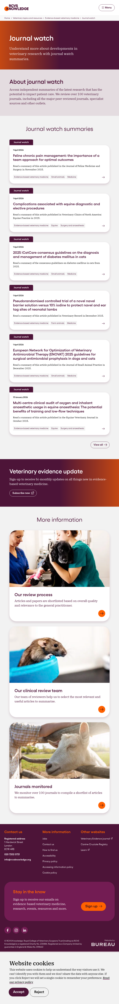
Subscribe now (21, 492)
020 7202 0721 (12, 854)
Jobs (45, 839)
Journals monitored (33, 786)
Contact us (48, 844)
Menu (108, 7)
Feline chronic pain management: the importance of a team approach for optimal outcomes (56, 157)
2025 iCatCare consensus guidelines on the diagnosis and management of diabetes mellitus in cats (56, 254)
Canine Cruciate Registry (94, 844)
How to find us (50, 850)
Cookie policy (50, 873)
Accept (18, 992)
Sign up (91, 906)
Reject (39, 992)
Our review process (33, 594)
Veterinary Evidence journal (97, 839)
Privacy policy (50, 861)
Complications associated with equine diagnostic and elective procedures (56, 206)
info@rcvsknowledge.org (17, 860)
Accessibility (49, 856)
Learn (85, 850)
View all (98, 444)
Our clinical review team (38, 690)
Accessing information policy (58, 867)
